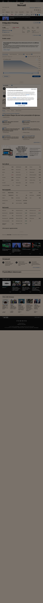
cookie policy (27, 94)
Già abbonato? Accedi (21, 105)
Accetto (24, 103)
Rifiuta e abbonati (34, 89)
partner (8, 98)
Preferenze (18, 103)
